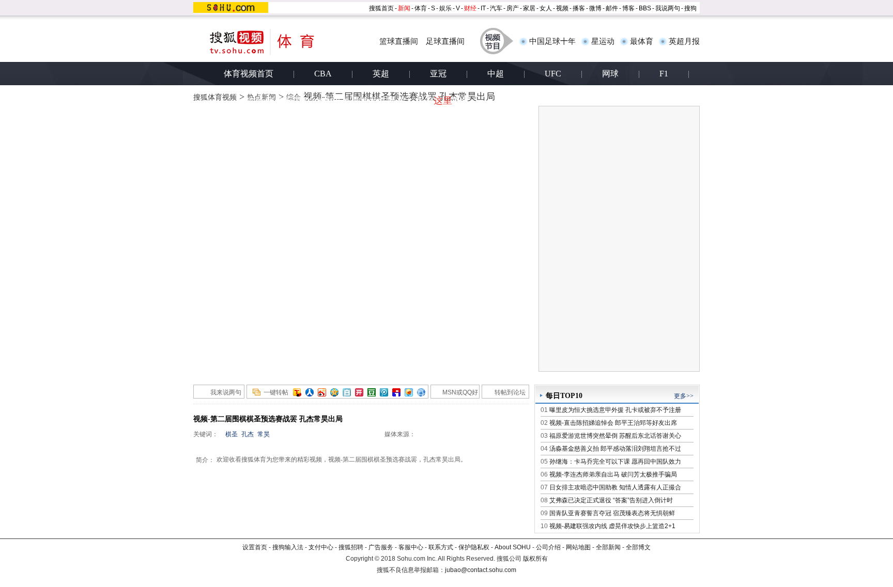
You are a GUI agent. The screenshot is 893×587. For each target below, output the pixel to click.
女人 (546, 8)
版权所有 (535, 558)
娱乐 (445, 8)
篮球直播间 (398, 41)
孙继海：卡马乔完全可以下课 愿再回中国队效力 (615, 461)
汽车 (496, 8)
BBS (645, 8)
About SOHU (513, 547)
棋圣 (231, 434)
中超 (495, 73)
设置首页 (254, 547)
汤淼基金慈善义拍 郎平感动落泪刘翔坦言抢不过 (615, 448)
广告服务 (380, 547)
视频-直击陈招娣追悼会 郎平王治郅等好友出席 (613, 422)
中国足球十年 (552, 41)
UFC (553, 73)
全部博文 (638, 547)
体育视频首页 (248, 73)
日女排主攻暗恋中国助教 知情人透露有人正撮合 (615, 487)
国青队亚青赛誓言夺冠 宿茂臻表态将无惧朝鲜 (612, 513)
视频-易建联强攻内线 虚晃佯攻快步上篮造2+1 (612, 526)
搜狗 (690, 8)
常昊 (263, 434)
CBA (323, 73)
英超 (381, 73)
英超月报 (684, 41)
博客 (628, 8)
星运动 (602, 41)
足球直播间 (445, 41)
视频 (562, 8)
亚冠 (438, 73)
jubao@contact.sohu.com (480, 570)
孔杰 (247, 434)
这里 (443, 101)
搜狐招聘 (350, 547)
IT (483, 8)
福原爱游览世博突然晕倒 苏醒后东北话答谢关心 (615, 435)
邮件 (612, 8)
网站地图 (578, 547)
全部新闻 (608, 547)
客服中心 (410, 547)
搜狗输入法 (287, 547)
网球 (610, 73)
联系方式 (440, 547)
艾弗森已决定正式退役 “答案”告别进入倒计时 (611, 500)
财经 (470, 8)
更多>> (684, 396)
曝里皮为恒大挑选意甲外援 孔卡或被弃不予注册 (615, 410)
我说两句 (667, 8)
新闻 (404, 8)
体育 (420, 8)
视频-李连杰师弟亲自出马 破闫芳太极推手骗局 (613, 474)
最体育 (641, 41)
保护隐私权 (473, 547)
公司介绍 (548, 547)
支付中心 (321, 547)
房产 (512, 8)
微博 (595, 8)
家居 (529, 8)
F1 (663, 73)
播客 (579, 8)
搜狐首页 (381, 8)
